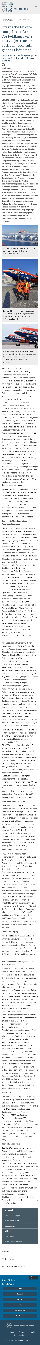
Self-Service (20, 1316)
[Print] (3, 64)
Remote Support (20, 1310)
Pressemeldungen (12, 1215)
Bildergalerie (10, 1226)
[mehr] (30, 316)
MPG (20, 1288)
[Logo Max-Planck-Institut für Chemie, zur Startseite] (16, 7)
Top (35, 1278)
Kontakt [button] (6, 1252)
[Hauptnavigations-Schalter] (36, 7)
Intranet (20, 1294)
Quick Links (8, 1280)
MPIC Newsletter (12, 1221)
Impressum (9, 1332)
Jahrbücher (9, 1236)
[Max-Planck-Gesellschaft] (10, 1325)
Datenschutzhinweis (27, 1332)
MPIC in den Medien (13, 1242)
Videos (7, 1231)
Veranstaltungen (12, 1210)
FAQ (20, 1305)
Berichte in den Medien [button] (13, 1266)
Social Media (8, 1284)
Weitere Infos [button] (8, 1259)
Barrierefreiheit (20, 1335)
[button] (36, 243)
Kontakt (20, 1299)
